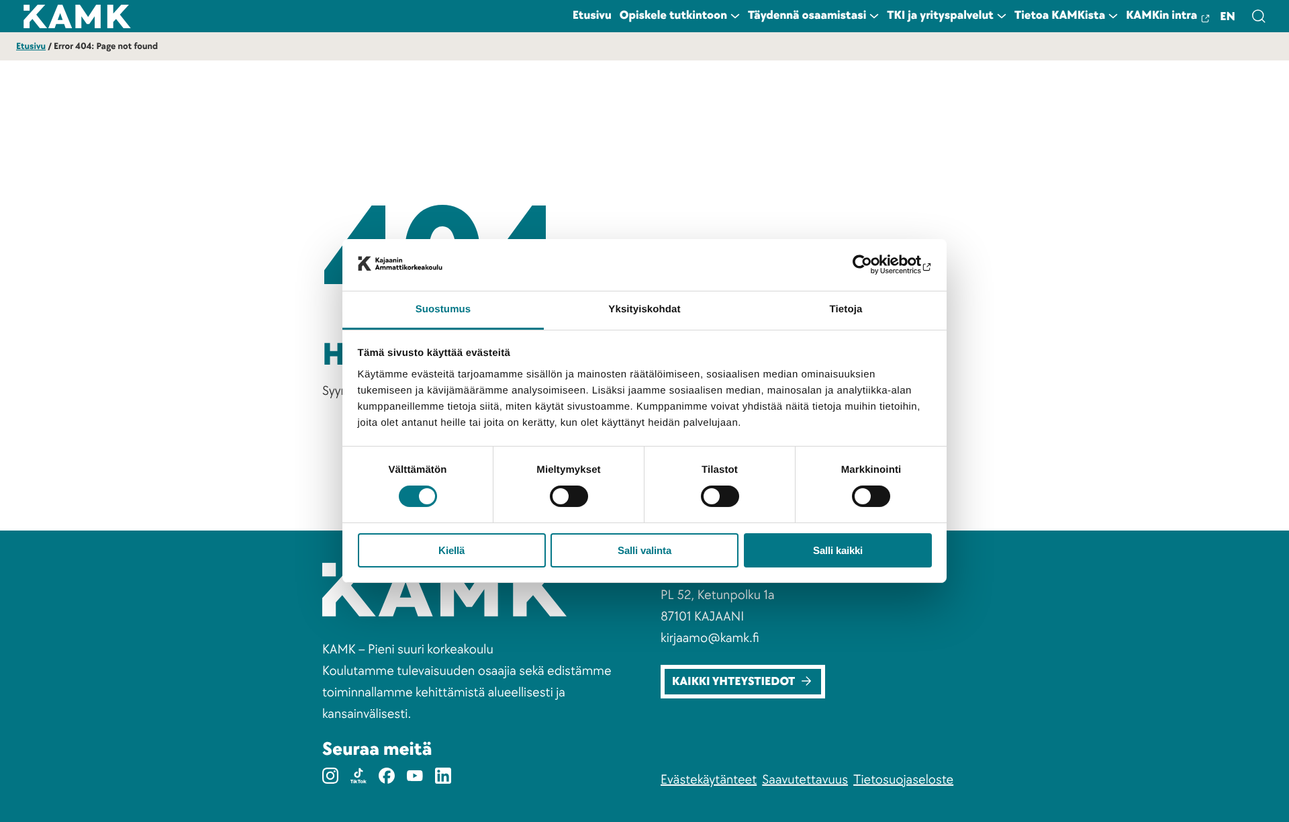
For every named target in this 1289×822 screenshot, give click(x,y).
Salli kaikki (838, 550)
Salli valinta (644, 550)
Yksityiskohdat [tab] (644, 309)
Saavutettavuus (805, 780)
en (1227, 17)
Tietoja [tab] (846, 309)
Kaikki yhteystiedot (733, 682)
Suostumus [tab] (443, 309)
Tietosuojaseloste (903, 780)
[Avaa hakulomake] (1258, 16)
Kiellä (451, 550)
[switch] (569, 496)
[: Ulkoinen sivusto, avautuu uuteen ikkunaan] (873, 265)
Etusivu (31, 46)
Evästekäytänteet (709, 780)
